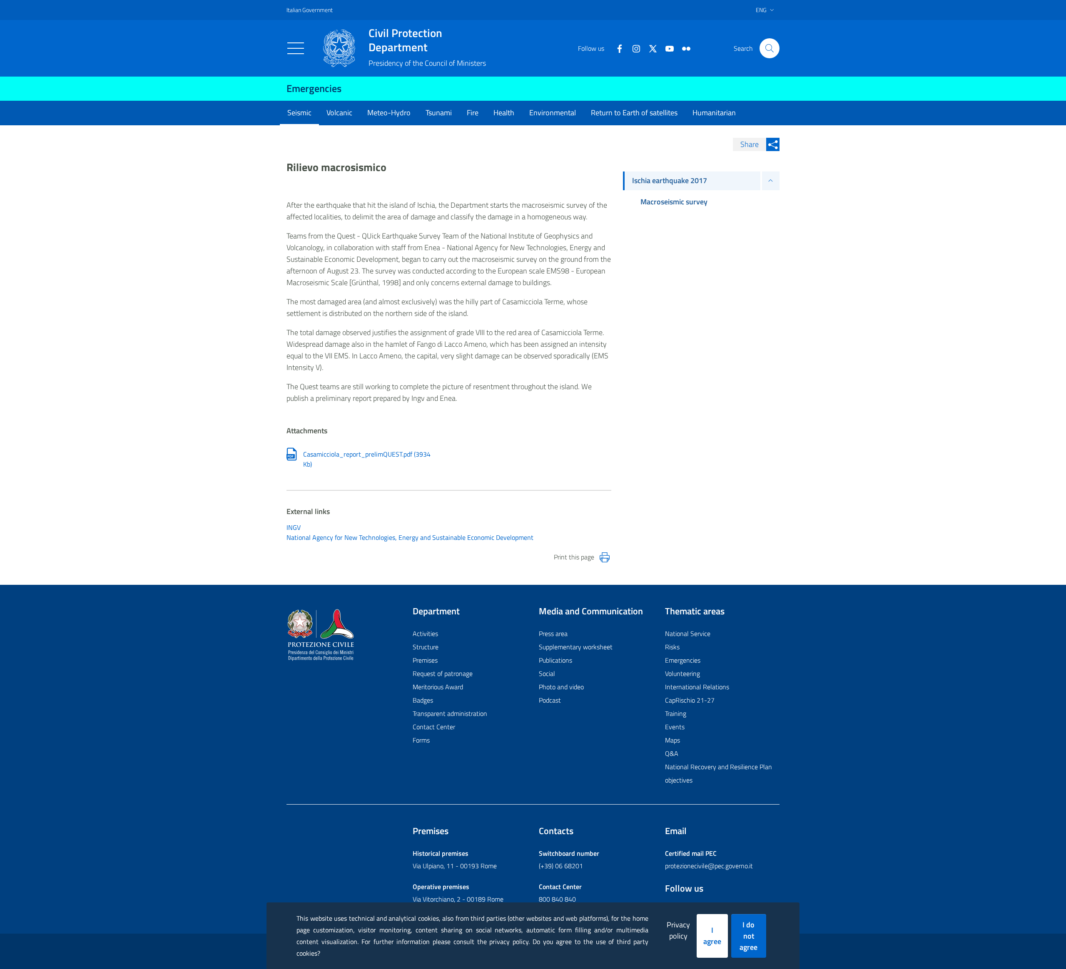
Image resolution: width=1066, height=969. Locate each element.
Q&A (671, 753)
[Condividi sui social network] (773, 144)
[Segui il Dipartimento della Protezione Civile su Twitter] (649, 48)
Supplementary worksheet (576, 647)
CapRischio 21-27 (690, 700)
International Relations (697, 687)
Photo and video (561, 687)
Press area (553, 634)
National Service (687, 634)
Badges (423, 700)
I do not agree (748, 936)
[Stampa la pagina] (604, 557)
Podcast (550, 700)
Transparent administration (450, 713)
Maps (672, 740)
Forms (421, 740)
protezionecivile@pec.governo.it (709, 866)
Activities (425, 634)
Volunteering (682, 673)
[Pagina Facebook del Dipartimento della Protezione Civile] (616, 48)
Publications (555, 660)
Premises (425, 660)
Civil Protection (405, 40)
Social (547, 673)
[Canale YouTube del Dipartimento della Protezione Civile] (666, 48)
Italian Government (309, 9)
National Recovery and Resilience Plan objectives (718, 773)
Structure (425, 647)
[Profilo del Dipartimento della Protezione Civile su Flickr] (683, 48)
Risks (672, 647)
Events (675, 727)
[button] (770, 48)
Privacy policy (678, 930)
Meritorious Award (438, 687)
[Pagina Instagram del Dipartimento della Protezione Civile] (633, 48)
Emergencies (313, 88)
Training (675, 713)
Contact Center (434, 727)
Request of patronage (443, 673)
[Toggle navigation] (296, 48)
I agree (712, 935)
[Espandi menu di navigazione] (771, 180)
